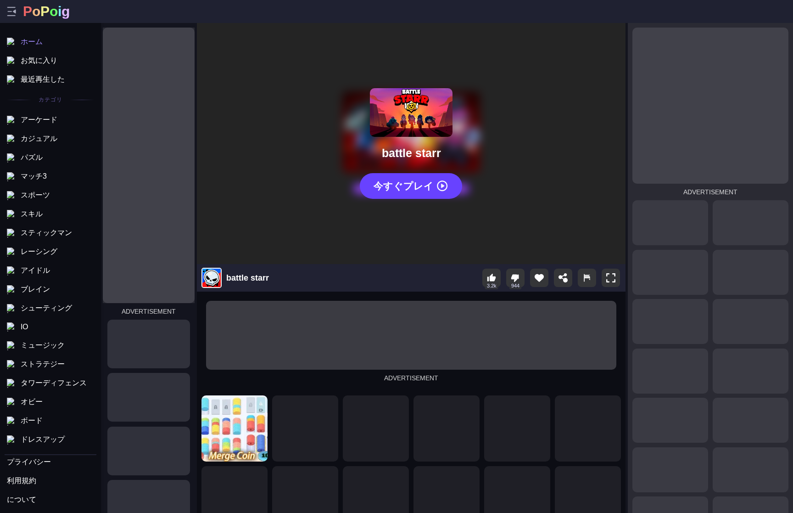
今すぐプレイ (404, 185)
